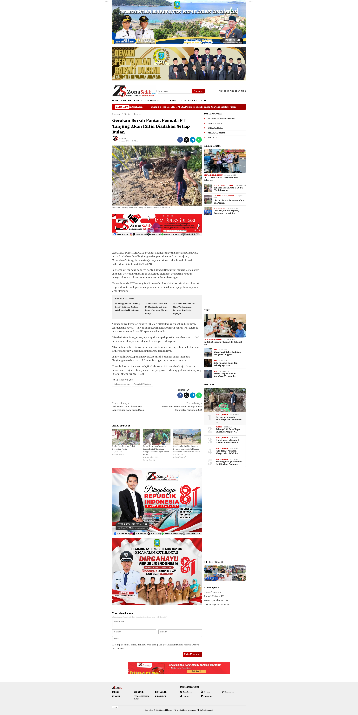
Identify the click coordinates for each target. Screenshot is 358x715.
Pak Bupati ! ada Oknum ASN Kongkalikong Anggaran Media (128, 406)
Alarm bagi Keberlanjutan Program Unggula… (227, 353)
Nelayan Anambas (216, 133)
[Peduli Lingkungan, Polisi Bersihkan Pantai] (126, 437)
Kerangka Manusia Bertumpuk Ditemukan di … (229, 420)
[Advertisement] (98, 42)
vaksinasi (212, 138)
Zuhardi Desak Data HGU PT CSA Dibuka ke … (228, 189)
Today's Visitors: (212, 596)
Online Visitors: (212, 592)
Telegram (208, 696)
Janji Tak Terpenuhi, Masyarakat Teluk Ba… (228, 452)
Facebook (187, 692)
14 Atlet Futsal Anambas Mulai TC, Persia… (229, 201)
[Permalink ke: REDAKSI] (116, 139)
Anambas (217, 196)
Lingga (220, 175)
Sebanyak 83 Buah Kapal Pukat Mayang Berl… (228, 430)
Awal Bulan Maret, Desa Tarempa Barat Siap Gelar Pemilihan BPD (182, 406)
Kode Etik (138, 692)
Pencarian (199, 91)
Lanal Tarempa (215, 128)
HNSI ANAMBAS (215, 123)
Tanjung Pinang (215, 340)
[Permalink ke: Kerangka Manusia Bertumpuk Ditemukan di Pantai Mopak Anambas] (225, 400)
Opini (206, 340)
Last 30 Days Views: (214, 604)
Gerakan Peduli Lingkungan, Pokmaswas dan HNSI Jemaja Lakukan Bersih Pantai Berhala (186, 449)
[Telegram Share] (193, 140)
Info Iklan (160, 696)
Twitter (207, 692)
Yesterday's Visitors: (214, 600)
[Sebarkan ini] (180, 140)
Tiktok (186, 696)
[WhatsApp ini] (199, 140)
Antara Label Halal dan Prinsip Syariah (225, 364)
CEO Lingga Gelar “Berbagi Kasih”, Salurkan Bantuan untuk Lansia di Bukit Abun (127, 307)
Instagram (229, 692)
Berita (206, 175)
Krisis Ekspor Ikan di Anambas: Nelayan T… (225, 375)
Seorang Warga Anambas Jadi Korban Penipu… (229, 463)
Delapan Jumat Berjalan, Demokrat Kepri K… (226, 211)
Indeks (115, 692)
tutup (107, 1)
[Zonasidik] (134, 91)
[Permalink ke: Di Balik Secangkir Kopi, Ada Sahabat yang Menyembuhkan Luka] (225, 326)
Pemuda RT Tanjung (142, 384)
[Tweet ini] (186, 140)
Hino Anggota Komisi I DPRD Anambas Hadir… (228, 441)
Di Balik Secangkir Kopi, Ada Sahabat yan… (223, 343)
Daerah (213, 175)
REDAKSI (116, 696)
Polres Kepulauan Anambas (221, 118)
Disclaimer (160, 692)
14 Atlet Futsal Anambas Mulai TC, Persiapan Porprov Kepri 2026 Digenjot (202, 107)
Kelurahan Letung (122, 384)
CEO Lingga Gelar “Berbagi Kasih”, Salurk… (221, 178)
